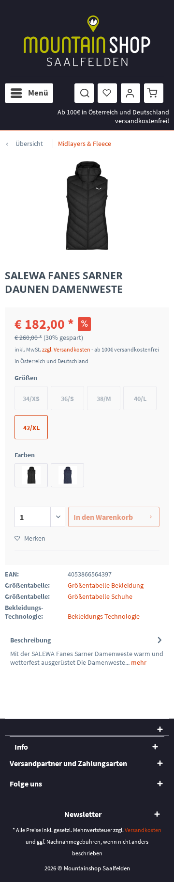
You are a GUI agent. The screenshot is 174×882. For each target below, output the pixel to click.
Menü (38, 92)
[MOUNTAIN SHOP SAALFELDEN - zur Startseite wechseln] (87, 41)
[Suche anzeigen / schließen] (84, 93)
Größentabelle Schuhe (100, 596)
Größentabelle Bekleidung (106, 585)
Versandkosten (143, 830)
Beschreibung (30, 640)
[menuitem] (29, 93)
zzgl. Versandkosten (66, 349)
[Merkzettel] (107, 93)
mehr (138, 662)
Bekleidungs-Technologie (104, 616)
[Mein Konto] (130, 93)
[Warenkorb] (153, 93)
